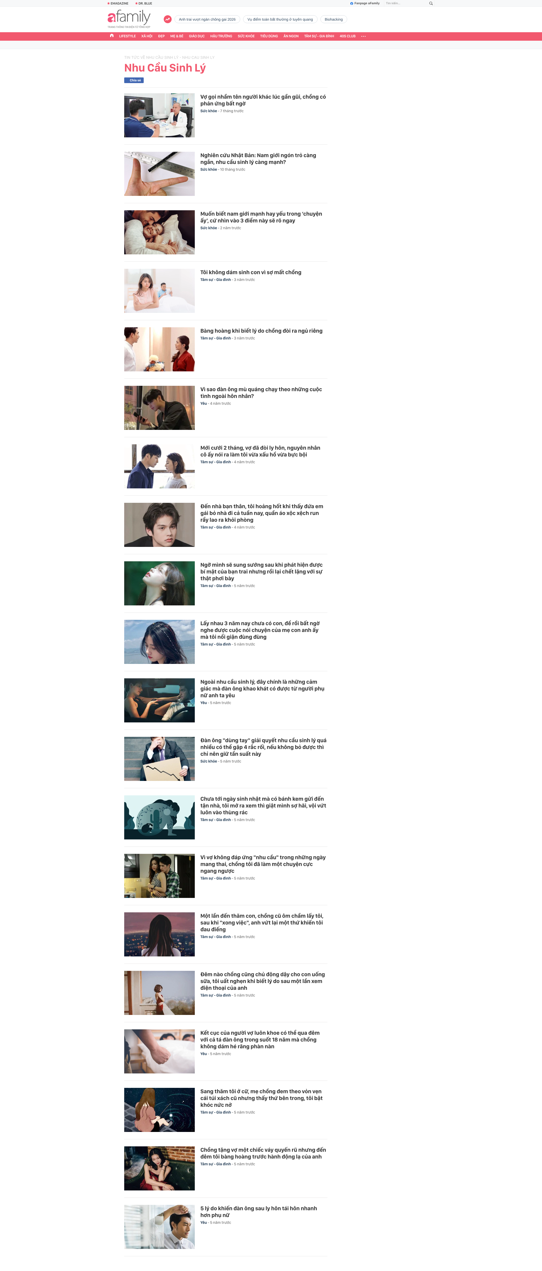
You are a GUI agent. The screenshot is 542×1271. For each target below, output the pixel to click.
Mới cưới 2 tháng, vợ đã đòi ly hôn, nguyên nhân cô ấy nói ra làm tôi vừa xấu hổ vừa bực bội (260, 451)
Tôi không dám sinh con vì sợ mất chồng (250, 272)
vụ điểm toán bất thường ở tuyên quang (280, 19)
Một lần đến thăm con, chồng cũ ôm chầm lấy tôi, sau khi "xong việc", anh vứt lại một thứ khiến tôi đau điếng (262, 922)
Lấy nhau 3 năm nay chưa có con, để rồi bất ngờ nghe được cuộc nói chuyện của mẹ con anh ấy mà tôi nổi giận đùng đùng (260, 630)
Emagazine (119, 3)
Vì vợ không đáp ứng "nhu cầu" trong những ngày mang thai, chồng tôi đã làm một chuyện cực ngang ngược (263, 864)
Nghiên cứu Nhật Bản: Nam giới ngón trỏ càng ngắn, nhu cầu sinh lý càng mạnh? (258, 158)
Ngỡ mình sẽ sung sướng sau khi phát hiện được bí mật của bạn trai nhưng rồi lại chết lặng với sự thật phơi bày (261, 571)
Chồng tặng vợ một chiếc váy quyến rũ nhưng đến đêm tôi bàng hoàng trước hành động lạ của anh (263, 1153)
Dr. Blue (145, 3)
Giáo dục (197, 36)
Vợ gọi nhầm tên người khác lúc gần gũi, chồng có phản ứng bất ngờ (263, 100)
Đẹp (161, 36)
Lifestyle (127, 36)
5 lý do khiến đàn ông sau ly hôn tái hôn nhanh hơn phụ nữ (258, 1211)
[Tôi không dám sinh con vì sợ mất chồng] (159, 291)
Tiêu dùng (269, 36)
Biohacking (334, 19)
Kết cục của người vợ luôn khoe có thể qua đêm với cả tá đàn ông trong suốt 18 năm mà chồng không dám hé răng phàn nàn (260, 1039)
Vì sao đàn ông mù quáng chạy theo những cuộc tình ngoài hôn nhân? (261, 392)
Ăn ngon (291, 36)
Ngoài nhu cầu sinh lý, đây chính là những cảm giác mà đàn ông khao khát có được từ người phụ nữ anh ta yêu (262, 688)
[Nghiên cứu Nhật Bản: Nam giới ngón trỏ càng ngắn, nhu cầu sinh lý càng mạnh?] (159, 174)
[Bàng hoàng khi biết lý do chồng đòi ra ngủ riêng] (159, 349)
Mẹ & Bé (177, 36)
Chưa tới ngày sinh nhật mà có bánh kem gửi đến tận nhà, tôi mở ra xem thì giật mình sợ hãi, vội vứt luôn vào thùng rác (263, 805)
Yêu (204, 403)
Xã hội (146, 36)
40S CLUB (348, 36)
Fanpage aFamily (367, 3)
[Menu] (363, 36)
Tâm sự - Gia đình (319, 36)
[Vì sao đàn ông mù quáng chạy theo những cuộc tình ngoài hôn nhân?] (159, 408)
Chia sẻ (135, 80)
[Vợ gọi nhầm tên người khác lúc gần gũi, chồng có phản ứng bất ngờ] (159, 115)
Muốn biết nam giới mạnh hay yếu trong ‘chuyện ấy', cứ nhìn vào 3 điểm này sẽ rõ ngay (261, 217)
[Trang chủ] (111, 36)
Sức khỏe (246, 36)
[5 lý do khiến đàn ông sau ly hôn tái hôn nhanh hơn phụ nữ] (159, 1227)
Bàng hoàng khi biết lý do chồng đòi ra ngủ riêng (261, 330)
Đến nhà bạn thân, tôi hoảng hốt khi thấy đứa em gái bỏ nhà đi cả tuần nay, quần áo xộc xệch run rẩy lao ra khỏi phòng (261, 513)
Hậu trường (221, 36)
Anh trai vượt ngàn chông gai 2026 (207, 19)
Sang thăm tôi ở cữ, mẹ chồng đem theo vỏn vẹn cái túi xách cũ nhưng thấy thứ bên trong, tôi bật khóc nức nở (261, 1098)
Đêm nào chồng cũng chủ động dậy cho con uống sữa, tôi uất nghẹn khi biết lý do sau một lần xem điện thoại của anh (262, 981)
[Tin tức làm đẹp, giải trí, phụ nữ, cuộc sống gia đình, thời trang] (129, 19)
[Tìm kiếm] (431, 3)
